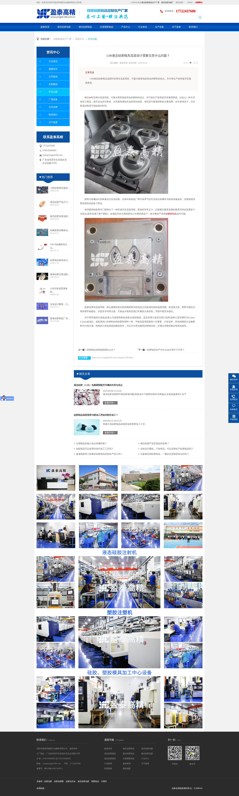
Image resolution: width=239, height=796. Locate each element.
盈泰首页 (45, 27)
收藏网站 (198, 2)
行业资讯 (142, 27)
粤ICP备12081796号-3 (53, 768)
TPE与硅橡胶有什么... (58, 246)
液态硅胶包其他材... (59, 216)
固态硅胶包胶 (147, 754)
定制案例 (53, 84)
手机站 (190, 2)
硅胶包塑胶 (59, 781)
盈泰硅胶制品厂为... (59, 318)
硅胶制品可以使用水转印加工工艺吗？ (95, 449)
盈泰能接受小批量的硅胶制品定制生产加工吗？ (99, 454)
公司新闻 (53, 76)
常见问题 (92, 39)
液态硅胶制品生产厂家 (150, 2)
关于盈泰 (176, 27)
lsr (90, 97)
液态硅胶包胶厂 (167, 2)
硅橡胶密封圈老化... (59, 230)
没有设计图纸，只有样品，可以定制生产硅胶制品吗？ (166, 449)
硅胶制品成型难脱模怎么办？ (101, 350)
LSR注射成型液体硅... (58, 290)
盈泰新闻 (127, 764)
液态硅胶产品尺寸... (59, 202)
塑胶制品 (95, 781)
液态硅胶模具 (110, 754)
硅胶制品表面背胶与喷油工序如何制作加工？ (96, 415)
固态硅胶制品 (128, 754)
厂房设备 (53, 99)
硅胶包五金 (71, 781)
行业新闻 (108, 764)
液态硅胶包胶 (64, 27)
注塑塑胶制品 (106, 27)
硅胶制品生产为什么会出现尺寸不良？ (166, 350)
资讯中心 (79, 39)
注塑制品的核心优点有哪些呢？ (91, 443)
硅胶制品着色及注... (59, 260)
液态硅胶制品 (85, 27)
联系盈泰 (108, 768)
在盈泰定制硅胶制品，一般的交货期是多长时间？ (164, 454)
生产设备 (159, 27)
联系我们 (193, 27)
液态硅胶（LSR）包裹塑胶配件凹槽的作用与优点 (98, 385)
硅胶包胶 (48, 781)
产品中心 (125, 27)
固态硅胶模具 (110, 759)
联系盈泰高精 (53, 137)
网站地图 (127, 768)
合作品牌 (53, 107)
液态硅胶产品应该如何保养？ (154, 443)
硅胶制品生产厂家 (62, 39)
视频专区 (53, 69)
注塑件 (104, 781)
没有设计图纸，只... (59, 304)
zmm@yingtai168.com (52, 155)
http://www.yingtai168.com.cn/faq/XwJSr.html (112, 357)
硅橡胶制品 (171, 214)
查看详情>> (110, 403)
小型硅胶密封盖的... (59, 188)
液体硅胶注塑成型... (59, 274)
